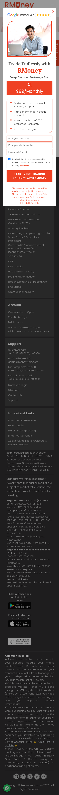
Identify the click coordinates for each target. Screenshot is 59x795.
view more (24, 165)
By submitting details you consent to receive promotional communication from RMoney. (31, 162)
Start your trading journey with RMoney (30, 176)
